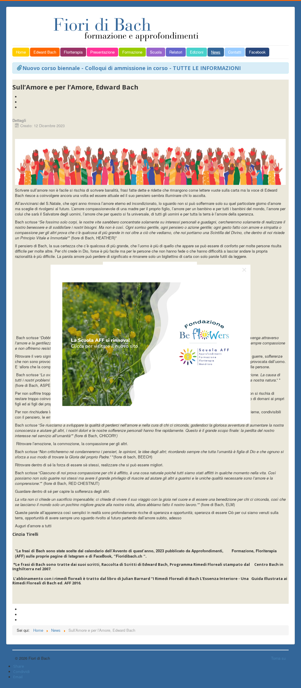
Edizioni (196, 52)
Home (21, 52)
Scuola (156, 52)
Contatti (234, 52)
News (215, 52)
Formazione (132, 52)
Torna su (278, 658)
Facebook (257, 52)
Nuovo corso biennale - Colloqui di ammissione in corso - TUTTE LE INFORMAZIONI (131, 68)
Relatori (175, 52)
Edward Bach (45, 52)
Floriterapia (73, 52)
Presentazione (102, 52)
